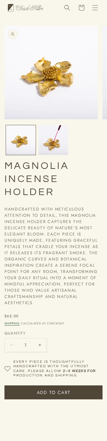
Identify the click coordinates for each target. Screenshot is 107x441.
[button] (95, 7)
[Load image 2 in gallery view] (53, 140)
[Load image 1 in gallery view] (21, 140)
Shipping (12, 323)
